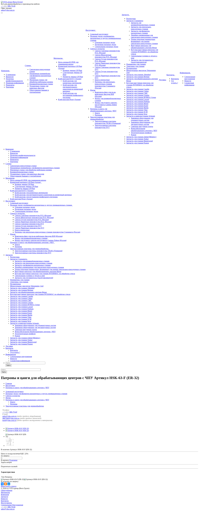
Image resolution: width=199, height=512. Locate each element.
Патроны (98, 115)
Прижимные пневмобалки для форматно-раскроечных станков (40, 76)
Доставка (162, 80)
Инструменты (6, 503)
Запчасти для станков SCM (137, 112)
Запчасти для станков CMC (137, 93)
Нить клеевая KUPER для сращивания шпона (68, 63)
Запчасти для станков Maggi (137, 104)
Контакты (171, 75)
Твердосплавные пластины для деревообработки (102, 118)
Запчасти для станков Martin (137, 108)
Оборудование (6, 490)
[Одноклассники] (5, 484)
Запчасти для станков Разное (137, 143)
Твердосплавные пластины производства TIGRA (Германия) (108, 122)
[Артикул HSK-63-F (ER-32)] (17, 428)
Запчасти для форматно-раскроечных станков (140, 32)
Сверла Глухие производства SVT (28, 226)
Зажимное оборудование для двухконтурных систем (142, 123)
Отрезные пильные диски (105, 42)
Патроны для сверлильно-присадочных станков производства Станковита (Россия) (105, 85)
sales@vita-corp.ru (8, 10)
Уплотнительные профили (141, 133)
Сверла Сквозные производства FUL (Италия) (33, 215)
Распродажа (131, 19)
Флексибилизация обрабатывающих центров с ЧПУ (144, 130)
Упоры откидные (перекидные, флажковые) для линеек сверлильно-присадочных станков (144, 41)
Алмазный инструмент (99, 34)
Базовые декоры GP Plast (72, 70)
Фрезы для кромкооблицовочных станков (31, 238)
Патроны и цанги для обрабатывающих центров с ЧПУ (103, 110)
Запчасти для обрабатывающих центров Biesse (28, 292)
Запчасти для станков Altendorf (138, 75)
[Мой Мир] (8, 484)
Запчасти (126, 15)
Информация (185, 73)
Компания (5, 71)
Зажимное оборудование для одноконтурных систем (142, 119)
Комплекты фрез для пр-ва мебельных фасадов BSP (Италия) (105, 94)
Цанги (97, 113)
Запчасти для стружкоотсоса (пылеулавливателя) (142, 61)
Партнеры (10, 87)
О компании (11, 75)
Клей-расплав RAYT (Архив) (69, 79)
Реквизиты (10, 85)
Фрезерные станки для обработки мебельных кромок (41, 81)
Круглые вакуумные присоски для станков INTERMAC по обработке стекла (144, 52)
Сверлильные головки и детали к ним (30, 276)
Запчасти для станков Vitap (137, 110)
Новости (187, 81)
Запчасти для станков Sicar (136, 114)
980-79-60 (8, 6)
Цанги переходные (102, 80)
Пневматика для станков (136, 64)
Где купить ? (174, 82)
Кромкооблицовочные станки (41, 84)
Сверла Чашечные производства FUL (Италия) (33, 222)
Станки (28, 65)
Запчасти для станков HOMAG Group (141, 97)
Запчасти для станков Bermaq (137, 77)
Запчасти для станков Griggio (137, 95)
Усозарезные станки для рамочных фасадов (38, 87)
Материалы (58, 58)
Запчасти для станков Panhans (138, 102)
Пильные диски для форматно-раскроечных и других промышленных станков (105, 38)
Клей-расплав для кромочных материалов (72, 82)
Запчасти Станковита (134, 21)
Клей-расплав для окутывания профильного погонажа (73, 95)
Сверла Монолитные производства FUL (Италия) (106, 56)
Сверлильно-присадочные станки (23, 166)
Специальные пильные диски (106, 47)
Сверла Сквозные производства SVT (29, 224)
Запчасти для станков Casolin (137, 89)
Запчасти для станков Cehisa (137, 91)
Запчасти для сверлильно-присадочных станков (141, 28)
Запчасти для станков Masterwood (139, 141)
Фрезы (92, 90)
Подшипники (131, 68)
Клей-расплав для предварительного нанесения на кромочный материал (73, 88)
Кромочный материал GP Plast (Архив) (26, 182)
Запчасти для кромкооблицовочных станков (143, 24)
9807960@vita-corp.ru (10, 418)
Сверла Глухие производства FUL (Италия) (32, 220)
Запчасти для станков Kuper (137, 106)
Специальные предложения (189, 78)
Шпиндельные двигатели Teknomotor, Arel (26, 286)
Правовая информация (15, 83)
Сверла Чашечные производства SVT (29, 228)
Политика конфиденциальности (14, 80)
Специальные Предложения (12, 505)
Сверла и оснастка (97, 49)
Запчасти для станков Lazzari (137, 99)
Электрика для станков (135, 66)
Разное (133, 135)
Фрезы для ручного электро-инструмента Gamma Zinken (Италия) (106, 105)
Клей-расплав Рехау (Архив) (69, 99)
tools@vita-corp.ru (9, 420)
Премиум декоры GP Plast (73, 77)
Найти (8, 365)
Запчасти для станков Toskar (137, 139)
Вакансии (10, 77)
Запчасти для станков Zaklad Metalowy (141, 137)
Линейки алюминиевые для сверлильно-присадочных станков (144, 36)
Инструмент (91, 30)
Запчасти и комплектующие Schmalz (140, 116)
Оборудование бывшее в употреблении (39, 91)
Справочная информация (189, 84)
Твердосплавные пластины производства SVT (105, 126)
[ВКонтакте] (2, 484)
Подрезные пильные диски (105, 45)
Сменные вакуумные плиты (142, 126)
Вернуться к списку (8, 486)
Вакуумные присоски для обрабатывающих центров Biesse (144, 47)
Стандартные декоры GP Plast (26, 186)
